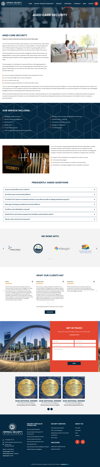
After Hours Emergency (56, 430)
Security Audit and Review (33, 429)
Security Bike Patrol (32, 444)
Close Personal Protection (57, 428)
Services (58, 3)
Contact (90, 3)
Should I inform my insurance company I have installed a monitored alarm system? (29, 214)
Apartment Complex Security (58, 446)
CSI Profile (77, 3)
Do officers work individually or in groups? (17, 209)
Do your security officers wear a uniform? (17, 189)
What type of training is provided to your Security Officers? (22, 204)
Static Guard (54, 437)
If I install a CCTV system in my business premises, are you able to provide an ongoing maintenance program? (37, 199)
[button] (50, 190)
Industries (67, 3)
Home (30, 3)
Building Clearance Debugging (34, 449)
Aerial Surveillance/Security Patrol (35, 441)
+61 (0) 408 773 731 (9, 439)
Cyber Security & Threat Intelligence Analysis (38, 446)
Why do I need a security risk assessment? (17, 219)
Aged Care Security (55, 449)
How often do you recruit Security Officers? (18, 194)
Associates (78, 430)
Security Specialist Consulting (43, 3)
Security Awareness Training (34, 439)
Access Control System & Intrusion (35, 436)
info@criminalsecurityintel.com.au (13, 442)
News (84, 3)
